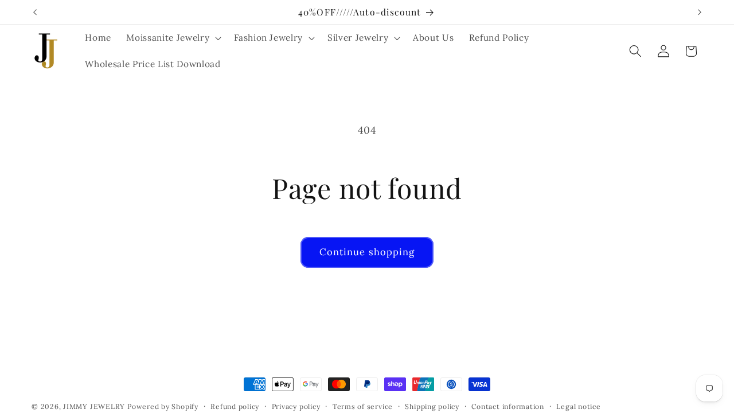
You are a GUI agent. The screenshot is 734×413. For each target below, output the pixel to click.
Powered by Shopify (162, 406)
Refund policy (234, 406)
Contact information (507, 406)
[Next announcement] (699, 12)
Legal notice (578, 406)
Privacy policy (296, 406)
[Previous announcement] (35, 12)
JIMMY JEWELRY (94, 406)
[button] (173, 38)
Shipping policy (432, 406)
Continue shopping (367, 252)
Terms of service (363, 406)
